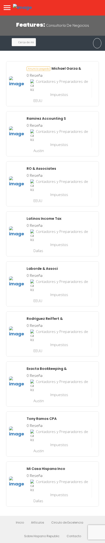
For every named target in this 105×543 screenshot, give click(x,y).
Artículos (37, 522)
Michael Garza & (54, 68)
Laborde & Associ (42, 268)
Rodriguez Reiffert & (45, 318)
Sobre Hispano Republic (42, 536)
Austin (38, 150)
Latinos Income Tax (44, 218)
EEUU (37, 100)
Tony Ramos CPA (42, 418)
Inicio (20, 522)
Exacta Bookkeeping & (47, 368)
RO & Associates (41, 168)
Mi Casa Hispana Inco (46, 468)
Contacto (74, 536)
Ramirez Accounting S (46, 118)
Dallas (38, 250)
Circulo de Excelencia (67, 522)
